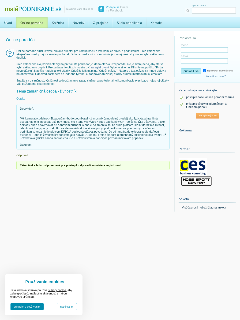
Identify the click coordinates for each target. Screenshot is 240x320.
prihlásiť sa (191, 71)
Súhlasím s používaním (27, 306)
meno (184, 45)
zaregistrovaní (100, 67)
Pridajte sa (113, 7)
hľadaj (188, 10)
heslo (184, 56)
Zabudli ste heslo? (216, 76)
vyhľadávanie (199, 5)
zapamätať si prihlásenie (219, 70)
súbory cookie (57, 290)
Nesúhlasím (66, 306)
